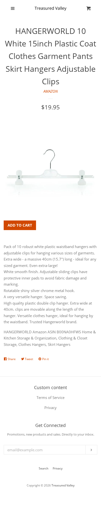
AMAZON (50, 91)
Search (43, 468)
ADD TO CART (20, 225)
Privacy (58, 468)
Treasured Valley (63, 485)
